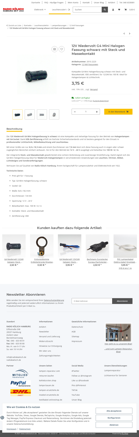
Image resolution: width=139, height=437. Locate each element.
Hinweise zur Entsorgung (50, 346)
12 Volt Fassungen (90, 64)
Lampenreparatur (112, 370)
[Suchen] (105, 9)
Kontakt (86, 2)
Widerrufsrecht (46, 341)
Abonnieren (122, 301)
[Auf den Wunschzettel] (62, 49)
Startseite (35, 2)
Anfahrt (111, 2)
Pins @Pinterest (79, 385)
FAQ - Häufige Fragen (54, 2)
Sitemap (75, 336)
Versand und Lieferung (49, 336)
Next (132, 253)
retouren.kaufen (46, 375)
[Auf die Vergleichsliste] (55, 49)
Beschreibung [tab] (14, 129)
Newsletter (44, 331)
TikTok (74, 390)
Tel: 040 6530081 (127, 2)
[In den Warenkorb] (9, 42)
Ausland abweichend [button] (100, 101)
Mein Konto (73, 2)
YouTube (76, 395)
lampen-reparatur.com (49, 371)
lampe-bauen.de (46, 385)
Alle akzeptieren (114, 411)
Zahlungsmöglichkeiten (49, 355)
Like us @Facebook (80, 380)
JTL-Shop (125, 433)
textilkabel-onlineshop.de (50, 399)
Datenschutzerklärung (54, 300)
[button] (113, 9)
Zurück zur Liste (14, 25)
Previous (6, 253)
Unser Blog (99, 2)
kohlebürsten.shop (47, 380)
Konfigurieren (114, 418)
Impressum (11, 429)
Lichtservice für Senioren (115, 375)
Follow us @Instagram (82, 375)
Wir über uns (45, 351)
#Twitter (75, 371)
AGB (73, 331)
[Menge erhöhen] (97, 111)
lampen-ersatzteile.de (49, 390)
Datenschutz (25, 429)
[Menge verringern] (75, 111)
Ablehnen (114, 425)
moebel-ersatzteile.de (49, 395)
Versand (94, 89)
